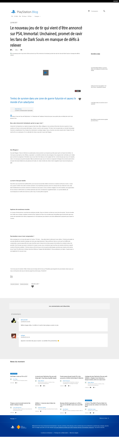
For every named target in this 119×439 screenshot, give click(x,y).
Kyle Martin (65, 409)
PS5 (12, 16)
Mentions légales (74, 433)
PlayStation (27, 12)
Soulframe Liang (91, 409)
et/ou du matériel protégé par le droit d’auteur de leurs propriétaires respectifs (74, 427)
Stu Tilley (15, 379)
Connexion (94, 11)
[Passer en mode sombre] (89, 11)
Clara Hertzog (18, 108)
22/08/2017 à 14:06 (25, 321)
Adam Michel (41, 380)
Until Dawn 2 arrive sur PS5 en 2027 (18, 376)
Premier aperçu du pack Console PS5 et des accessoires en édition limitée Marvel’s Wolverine (71, 377)
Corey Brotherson (17, 407)
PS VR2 (16, 16)
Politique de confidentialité (61, 433)
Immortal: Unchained (15, 284)
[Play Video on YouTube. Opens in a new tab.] (78, 91)
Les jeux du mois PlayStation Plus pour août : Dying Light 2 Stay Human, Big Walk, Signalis (46, 377)
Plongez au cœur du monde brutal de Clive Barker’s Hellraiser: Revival (20, 403)
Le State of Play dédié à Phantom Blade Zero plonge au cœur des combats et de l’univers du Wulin (96, 404)
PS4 (20, 16)
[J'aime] (16, 383)
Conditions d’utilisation (46, 433)
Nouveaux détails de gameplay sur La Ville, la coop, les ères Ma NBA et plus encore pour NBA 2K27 (71, 404)
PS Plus (29, 16)
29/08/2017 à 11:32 (25, 337)
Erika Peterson (66, 380)
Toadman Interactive (24, 284)
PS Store (24, 16)
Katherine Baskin (42, 407)
